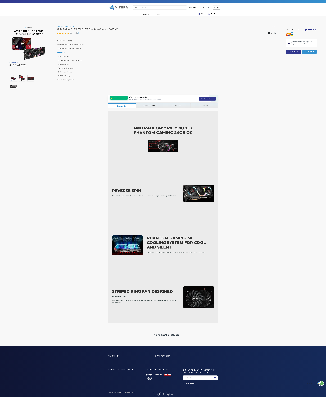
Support (157, 14)
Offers (203, 14)
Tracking (194, 7)
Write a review (207, 98)
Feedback (214, 14)
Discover (146, 14)
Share (276, 33)
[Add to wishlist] (269, 33)
